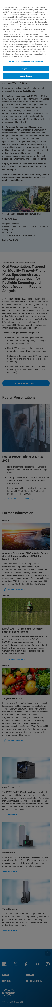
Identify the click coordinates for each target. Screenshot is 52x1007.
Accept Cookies (26, 76)
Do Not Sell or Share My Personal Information (26, 62)
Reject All (25, 69)
